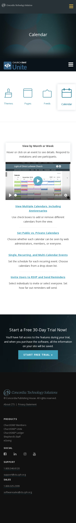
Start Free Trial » (38, 354)
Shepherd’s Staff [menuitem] (12, 436)
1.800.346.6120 (12, 468)
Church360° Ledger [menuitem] (14, 432)
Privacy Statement (27, 404)
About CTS (9, 404)
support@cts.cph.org (15, 474)
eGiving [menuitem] (7, 440)
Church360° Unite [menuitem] (13, 429)
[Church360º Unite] (38, 66)
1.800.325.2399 (12, 486)
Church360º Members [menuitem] (15, 425)
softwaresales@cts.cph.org (18, 492)
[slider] (34, 195)
